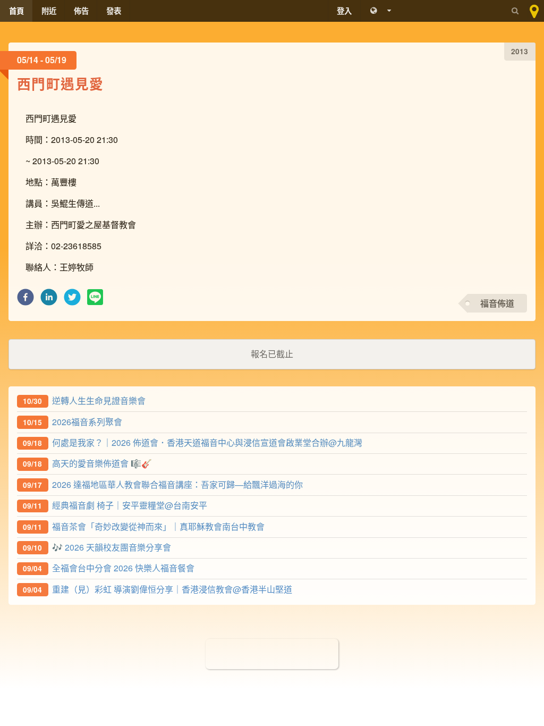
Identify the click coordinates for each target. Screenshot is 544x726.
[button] (25, 300)
